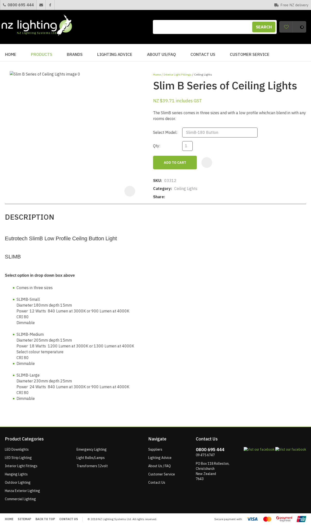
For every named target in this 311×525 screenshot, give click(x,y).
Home (10, 54)
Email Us (40, 5)
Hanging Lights (16, 474)
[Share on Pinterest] (189, 197)
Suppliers (155, 449)
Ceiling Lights (203, 74)
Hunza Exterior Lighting (22, 491)
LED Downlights (17, 449)
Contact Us (202, 54)
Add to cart (175, 162)
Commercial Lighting (20, 499)
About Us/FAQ (161, 54)
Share (158, 196)
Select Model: (165, 132)
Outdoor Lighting (18, 482)
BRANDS (75, 54)
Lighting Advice (114, 54)
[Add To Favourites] (206, 162)
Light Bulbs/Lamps (91, 458)
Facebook (49, 5)
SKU (157, 180)
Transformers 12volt (92, 466)
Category (162, 188)
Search (264, 27)
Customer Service (249, 54)
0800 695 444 (21, 4)
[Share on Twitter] (174, 197)
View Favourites (286, 26)
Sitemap (24, 519)
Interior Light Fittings (177, 74)
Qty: (156, 145)
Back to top (45, 519)
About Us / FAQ (159, 466)
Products (41, 54)
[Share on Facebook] (168, 196)
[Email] (182, 197)
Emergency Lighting (92, 449)
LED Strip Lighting (18, 458)
